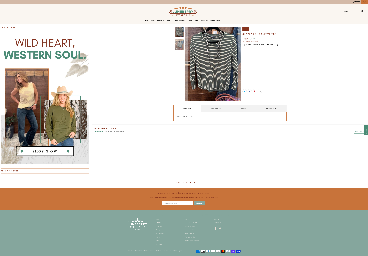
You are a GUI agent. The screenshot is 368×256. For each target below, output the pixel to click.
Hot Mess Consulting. (162, 251)
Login (357, 1)
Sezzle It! (243, 108)
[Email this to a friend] (260, 91)
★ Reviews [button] (366, 130)
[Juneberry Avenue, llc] (183, 11)
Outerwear (159, 226)
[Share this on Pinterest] (255, 91)
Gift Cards (159, 244)
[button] (161, 20)
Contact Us (217, 223)
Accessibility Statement (192, 240)
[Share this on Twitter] (244, 91)
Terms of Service (190, 237)
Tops (157, 219)
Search (187, 219)
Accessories (160, 233)
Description (187, 108)
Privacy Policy (189, 233)
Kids (157, 240)
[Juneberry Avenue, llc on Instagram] (220, 228)
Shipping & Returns (271, 108)
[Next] (239, 64)
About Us (216, 219)
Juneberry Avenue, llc (139, 251)
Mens (158, 237)
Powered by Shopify (175, 251)
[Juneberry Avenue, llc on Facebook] (216, 228)
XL (258, 62)
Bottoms (158, 223)
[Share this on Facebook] (250, 91)
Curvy (158, 230)
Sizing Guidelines (216, 108)
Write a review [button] (360, 132)
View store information (251, 82)
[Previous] (186, 64)
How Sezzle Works (190, 230)
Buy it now (276, 70)
